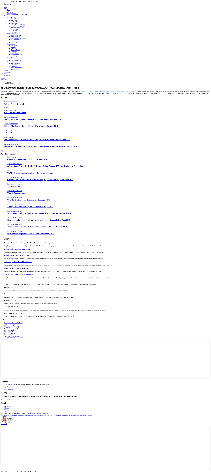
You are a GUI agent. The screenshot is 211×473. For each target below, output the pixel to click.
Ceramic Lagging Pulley (17, 54)
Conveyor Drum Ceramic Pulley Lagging (11, 415)
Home (5, 7)
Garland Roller (14, 29)
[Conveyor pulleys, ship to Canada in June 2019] (14, 157)
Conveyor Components (13, 61)
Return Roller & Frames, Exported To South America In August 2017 (33, 119)
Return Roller (14, 23)
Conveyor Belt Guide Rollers (126, 91)
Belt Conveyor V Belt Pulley (11, 326)
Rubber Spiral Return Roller (18, 26)
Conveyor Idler (11, 57)
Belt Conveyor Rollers (86, 415)
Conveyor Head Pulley (47, 415)
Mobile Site (45, 413)
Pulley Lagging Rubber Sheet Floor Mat (14, 331)
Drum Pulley (14, 51)
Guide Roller (14, 30)
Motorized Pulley (15, 50)
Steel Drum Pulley (83, 91)
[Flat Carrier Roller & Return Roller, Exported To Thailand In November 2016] (11, 137)
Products (6, 16)
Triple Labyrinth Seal (16, 67)
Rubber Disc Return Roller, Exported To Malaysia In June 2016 (31, 126)
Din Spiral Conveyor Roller (110, 91)
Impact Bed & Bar (15, 63)
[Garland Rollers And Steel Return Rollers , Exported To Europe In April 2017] (14, 177)
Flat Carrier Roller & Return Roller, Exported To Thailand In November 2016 (37, 139)
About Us (6, 8)
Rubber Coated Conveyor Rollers (31, 415)
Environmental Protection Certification (17, 14)
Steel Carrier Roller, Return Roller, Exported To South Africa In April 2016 (39, 213)
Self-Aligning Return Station (18, 39)
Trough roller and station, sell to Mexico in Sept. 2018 (30, 206)
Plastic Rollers (7, 334)
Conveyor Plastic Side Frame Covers (13, 337)
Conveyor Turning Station (95, 91)
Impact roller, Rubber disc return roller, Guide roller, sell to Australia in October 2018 (40, 146)
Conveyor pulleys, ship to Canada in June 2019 (27, 159)
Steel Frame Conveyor (10, 330)
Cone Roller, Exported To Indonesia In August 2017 (29, 200)
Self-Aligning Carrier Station (18, 38)
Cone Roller (14, 32)
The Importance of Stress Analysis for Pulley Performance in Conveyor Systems (31, 243)
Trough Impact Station (16, 36)
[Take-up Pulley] (14, 184)
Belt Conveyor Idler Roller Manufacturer (18, 262)
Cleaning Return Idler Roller (11, 327)
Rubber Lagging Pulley (17, 56)
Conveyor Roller (11, 17)
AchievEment (7, 72)
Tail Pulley (13, 47)
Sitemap (39, 413)
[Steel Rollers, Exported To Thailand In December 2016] (14, 231)
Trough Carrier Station (16, 35)
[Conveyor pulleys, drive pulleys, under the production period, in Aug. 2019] (14, 218)
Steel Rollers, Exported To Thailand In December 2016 (30, 233)
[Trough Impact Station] (14, 191)
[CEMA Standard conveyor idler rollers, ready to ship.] (14, 170)
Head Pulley (14, 45)
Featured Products (31, 413)
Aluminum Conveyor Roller (11, 329)
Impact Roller (14, 20)
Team (8, 11)
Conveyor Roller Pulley (73, 415)
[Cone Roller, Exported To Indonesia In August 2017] (14, 197)
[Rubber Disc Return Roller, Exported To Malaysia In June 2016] (11, 124)
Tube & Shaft (14, 69)
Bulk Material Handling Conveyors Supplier (19, 274)
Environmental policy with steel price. (16, 255)
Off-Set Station (14, 42)
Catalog (6, 70)
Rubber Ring (14, 64)
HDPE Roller (14, 21)
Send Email (4, 424)
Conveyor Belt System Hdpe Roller (13, 323)
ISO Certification (11, 13)
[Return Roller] (11, 130)
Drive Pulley (14, 48)
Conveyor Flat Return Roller (11, 324)
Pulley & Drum (11, 44)
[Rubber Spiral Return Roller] (11, 101)
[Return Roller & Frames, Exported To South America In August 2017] (11, 117)
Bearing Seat (14, 66)
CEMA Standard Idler (16, 60)
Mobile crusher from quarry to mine (16, 268)
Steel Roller (14, 18)
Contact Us (7, 75)
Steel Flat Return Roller (10, 333)
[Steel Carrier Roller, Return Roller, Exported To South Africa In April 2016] (14, 211)
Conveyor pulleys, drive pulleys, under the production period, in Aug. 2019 (38, 220)
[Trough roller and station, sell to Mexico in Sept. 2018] (14, 204)
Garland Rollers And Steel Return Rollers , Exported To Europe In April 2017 (40, 180)
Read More (7, 107)
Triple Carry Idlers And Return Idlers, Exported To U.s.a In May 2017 (37, 227)
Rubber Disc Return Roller (18, 24)
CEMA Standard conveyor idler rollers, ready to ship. (30, 173)
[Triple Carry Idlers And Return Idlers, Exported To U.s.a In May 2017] (14, 224)
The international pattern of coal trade (17, 249)
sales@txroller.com (6, 1)
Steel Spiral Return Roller (17, 27)
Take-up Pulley (14, 53)
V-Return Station (15, 41)
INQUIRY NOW (5, 399)
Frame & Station (11, 33)
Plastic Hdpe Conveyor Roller (12, 336)
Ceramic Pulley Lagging (60, 415)
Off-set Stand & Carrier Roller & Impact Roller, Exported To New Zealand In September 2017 (47, 166)
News (8, 10)
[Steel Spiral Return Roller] (11, 110)
